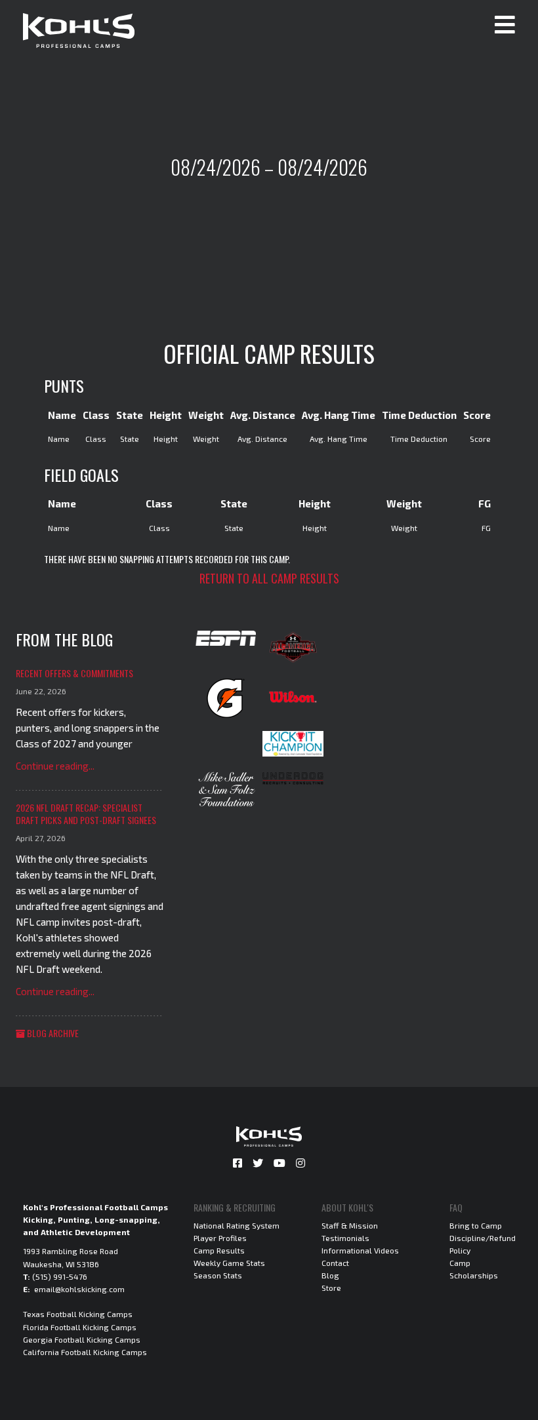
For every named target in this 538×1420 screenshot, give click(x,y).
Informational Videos (360, 1250)
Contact (335, 1262)
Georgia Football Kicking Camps (81, 1339)
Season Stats (218, 1275)
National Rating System (236, 1225)
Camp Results (219, 1250)
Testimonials (345, 1237)
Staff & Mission (349, 1225)
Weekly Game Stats (229, 1262)
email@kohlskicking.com (79, 1288)
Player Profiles (220, 1237)
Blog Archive (52, 1033)
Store (331, 1287)
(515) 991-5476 (59, 1276)
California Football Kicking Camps (85, 1351)
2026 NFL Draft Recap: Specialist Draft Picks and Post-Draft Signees (86, 813)
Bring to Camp (475, 1225)
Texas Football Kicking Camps (78, 1313)
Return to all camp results (269, 578)
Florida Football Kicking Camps (79, 1326)
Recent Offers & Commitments (74, 673)
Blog (330, 1275)
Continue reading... (55, 766)
